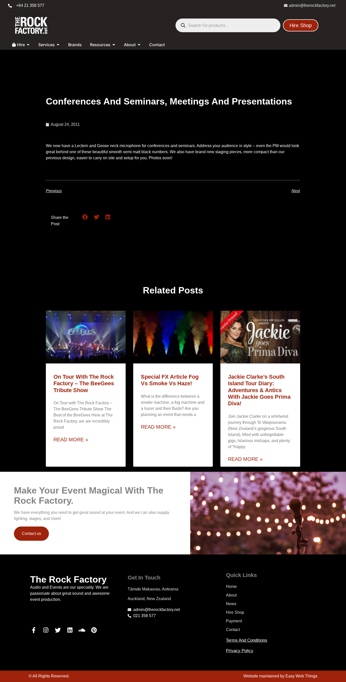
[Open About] (139, 45)
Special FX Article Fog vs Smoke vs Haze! (170, 380)
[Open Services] (58, 45)
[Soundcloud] (82, 630)
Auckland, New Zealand (149, 599)
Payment (234, 621)
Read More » (70, 439)
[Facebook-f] (33, 630)
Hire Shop (235, 612)
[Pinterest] (94, 630)
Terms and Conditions (246, 640)
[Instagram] (45, 630)
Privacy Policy (239, 650)
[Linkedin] (69, 630)
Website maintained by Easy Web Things (280, 676)
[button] (85, 217)
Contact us (31, 533)
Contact (233, 629)
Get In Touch (144, 577)
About (231, 595)
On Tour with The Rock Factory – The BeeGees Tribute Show (83, 383)
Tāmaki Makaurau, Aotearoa (153, 589)
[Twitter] (57, 630)
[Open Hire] (28, 45)
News (231, 604)
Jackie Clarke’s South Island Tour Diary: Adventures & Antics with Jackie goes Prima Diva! (259, 390)
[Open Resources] (114, 45)
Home (231, 586)
